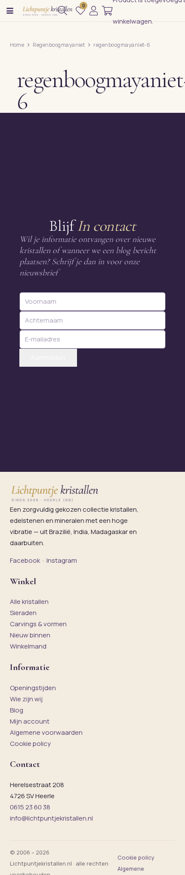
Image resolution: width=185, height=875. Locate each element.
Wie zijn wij (26, 698)
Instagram (61, 560)
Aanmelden (48, 357)
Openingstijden (33, 687)
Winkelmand (28, 646)
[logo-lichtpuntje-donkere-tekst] (48, 10)
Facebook (25, 560)
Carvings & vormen (38, 623)
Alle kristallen (29, 601)
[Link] (93, 10)
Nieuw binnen (30, 635)
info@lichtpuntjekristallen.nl (51, 818)
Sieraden (23, 612)
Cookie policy (30, 743)
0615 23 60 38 (30, 807)
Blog (16, 710)
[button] (9, 10)
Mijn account (29, 721)
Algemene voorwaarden (46, 732)
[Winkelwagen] (107, 10)
